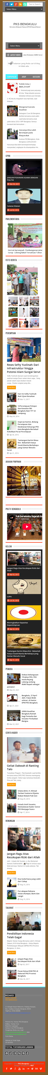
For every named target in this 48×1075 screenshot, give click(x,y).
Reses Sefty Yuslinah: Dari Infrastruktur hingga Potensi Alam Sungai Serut (23, 368)
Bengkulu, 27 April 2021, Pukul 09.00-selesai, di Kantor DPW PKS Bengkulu (30, 699)
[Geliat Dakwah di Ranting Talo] (24, 740)
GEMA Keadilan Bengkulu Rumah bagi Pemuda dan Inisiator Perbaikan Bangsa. (30, 716)
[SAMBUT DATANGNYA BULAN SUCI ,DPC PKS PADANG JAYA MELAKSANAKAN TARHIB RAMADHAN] (13, 310)
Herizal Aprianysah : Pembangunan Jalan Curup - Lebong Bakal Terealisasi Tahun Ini (26, 251)
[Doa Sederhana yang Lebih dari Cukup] (11, 880)
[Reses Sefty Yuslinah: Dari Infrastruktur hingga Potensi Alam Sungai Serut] (24, 341)
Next (38, 480)
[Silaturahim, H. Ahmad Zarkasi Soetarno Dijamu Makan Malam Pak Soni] (11, 792)
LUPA (9, 596)
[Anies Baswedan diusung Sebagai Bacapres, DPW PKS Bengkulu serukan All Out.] (23, 321)
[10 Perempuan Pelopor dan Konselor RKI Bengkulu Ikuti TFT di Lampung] (11, 407)
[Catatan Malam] (24, 191)
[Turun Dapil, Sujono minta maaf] (13, 321)
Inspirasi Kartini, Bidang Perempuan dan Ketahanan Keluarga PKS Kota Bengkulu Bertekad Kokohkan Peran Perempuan (23, 427)
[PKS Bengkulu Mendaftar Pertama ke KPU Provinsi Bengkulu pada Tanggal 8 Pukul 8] (23, 299)
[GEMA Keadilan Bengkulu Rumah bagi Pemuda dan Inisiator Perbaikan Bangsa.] (13, 712)
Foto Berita (11, 260)
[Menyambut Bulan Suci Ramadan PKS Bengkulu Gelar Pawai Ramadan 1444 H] (34, 310)
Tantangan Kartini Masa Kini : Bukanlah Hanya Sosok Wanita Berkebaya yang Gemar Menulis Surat (23, 445)
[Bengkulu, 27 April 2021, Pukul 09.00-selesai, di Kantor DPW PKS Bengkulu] (13, 697)
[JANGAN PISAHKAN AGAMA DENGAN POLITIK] (24, 163)
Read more (11, 387)
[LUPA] (24, 582)
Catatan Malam (13, 206)
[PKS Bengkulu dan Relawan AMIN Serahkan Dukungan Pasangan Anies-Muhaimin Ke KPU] (13, 299)
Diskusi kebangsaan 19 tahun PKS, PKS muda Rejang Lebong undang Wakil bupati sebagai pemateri (23, 680)
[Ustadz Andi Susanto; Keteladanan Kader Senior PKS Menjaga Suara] (11, 805)
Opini (8, 155)
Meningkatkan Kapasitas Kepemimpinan (17, 623)
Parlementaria (12, 219)
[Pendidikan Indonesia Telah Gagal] (24, 915)
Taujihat (10, 907)
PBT (32, 1066)
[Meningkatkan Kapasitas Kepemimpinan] (24, 608)
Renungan (10, 820)
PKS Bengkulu (25, 24)
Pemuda (9, 669)
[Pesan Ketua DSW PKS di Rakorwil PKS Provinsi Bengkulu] (11, 972)
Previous (9, 480)
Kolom (9, 546)
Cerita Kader (12, 732)
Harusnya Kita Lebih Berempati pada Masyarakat (27, 133)
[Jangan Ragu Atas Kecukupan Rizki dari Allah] (24, 553)
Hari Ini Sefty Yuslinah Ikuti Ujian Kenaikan (27, 395)
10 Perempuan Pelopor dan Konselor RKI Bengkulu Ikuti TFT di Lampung (27, 410)
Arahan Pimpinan (13, 461)
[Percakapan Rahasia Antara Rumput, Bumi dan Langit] (11, 892)
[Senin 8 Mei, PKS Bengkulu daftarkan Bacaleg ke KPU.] (34, 299)
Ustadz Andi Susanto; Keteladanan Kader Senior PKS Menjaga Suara (29, 806)
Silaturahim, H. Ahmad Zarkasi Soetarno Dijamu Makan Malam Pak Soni (28, 793)
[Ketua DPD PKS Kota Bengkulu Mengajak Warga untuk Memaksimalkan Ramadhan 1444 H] (23, 310)
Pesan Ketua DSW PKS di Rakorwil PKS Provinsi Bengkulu (28, 973)
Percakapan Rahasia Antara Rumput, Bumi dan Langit (28, 893)
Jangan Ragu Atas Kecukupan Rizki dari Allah (23, 855)
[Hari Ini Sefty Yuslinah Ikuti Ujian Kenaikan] (11, 395)
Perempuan (11, 333)
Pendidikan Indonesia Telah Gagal (20, 935)
